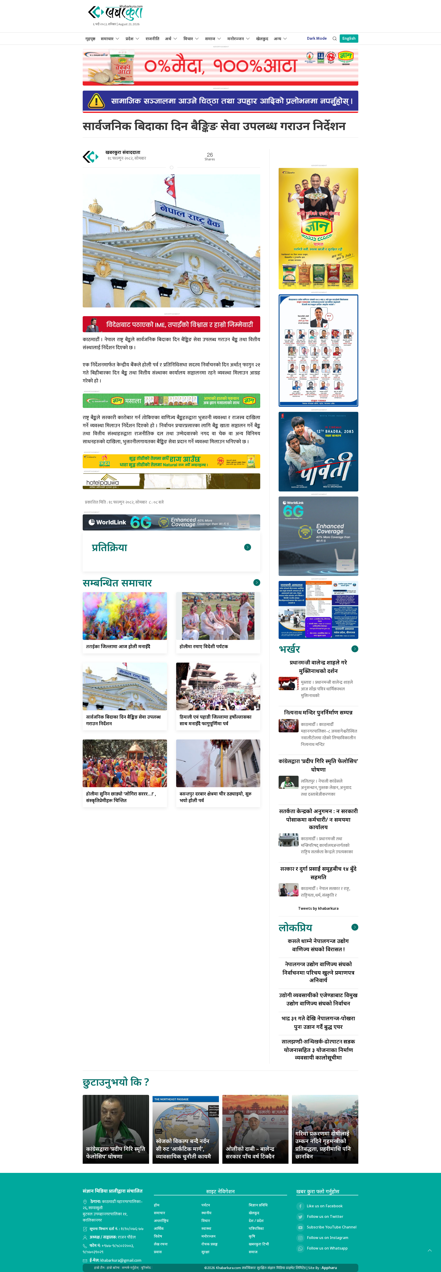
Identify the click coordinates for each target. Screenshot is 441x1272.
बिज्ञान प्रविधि (258, 1205)
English (349, 38)
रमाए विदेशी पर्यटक (204, 646)
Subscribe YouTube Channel (331, 1227)
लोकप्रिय (295, 927)
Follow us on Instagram (327, 1237)
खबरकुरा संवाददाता (122, 152)
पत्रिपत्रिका (256, 1228)
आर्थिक (159, 1228)
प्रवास (158, 1251)
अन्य (277, 38)
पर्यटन (205, 1205)
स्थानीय (206, 1212)
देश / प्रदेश (256, 1220)
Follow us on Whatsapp (327, 1248)
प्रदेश (129, 38)
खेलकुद (262, 38)
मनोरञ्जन (235, 38)
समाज (210, 38)
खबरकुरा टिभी (259, 1244)
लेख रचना (161, 1244)
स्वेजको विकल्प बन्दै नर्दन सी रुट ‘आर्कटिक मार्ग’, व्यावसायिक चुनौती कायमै (183, 1148)
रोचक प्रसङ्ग (209, 1244)
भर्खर (289, 649)
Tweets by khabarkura (318, 908)
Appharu (329, 1267)
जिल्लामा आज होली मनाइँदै (118, 646)
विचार (188, 38)
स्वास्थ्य (206, 1228)
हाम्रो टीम (99, 1267)
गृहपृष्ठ (90, 38)
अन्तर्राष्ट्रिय (161, 1220)
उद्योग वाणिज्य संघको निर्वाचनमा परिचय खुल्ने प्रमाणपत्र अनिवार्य (318, 972)
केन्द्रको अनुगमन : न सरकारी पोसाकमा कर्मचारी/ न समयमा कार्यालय (318, 819)
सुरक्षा (205, 1251)
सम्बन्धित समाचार (117, 582)
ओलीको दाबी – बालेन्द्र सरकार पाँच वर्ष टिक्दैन (250, 1152)
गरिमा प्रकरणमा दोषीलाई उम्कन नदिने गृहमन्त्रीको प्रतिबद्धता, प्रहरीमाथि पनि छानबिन (323, 1145)
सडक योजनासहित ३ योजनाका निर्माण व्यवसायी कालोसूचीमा (318, 1049)
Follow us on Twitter (325, 1216)
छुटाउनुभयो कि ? (116, 1082)
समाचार (107, 38)
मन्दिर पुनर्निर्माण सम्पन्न (318, 712)
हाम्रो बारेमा (113, 1267)
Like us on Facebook (325, 1205)
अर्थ (168, 38)
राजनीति (152, 38)
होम (156, 1205)
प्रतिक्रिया (109, 547)
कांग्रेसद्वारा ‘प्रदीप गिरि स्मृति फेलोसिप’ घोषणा (115, 1152)
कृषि (252, 1236)
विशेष (158, 1236)
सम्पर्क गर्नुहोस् (130, 1267)
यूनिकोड (146, 1267)
